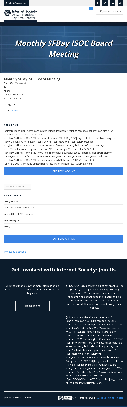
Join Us (107, 269)
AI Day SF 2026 (11, 201)
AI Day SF (8, 226)
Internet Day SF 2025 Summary (19, 213)
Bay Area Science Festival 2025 (19, 207)
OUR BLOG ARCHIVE (63, 238)
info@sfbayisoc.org (17, 3)
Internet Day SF (11, 220)
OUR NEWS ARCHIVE (63, 171)
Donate (27, 397)
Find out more (92, 304)
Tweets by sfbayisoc (15, 251)
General (15, 110)
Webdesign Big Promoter (110, 397)
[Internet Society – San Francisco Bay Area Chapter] (20, 16)
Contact (17, 397)
